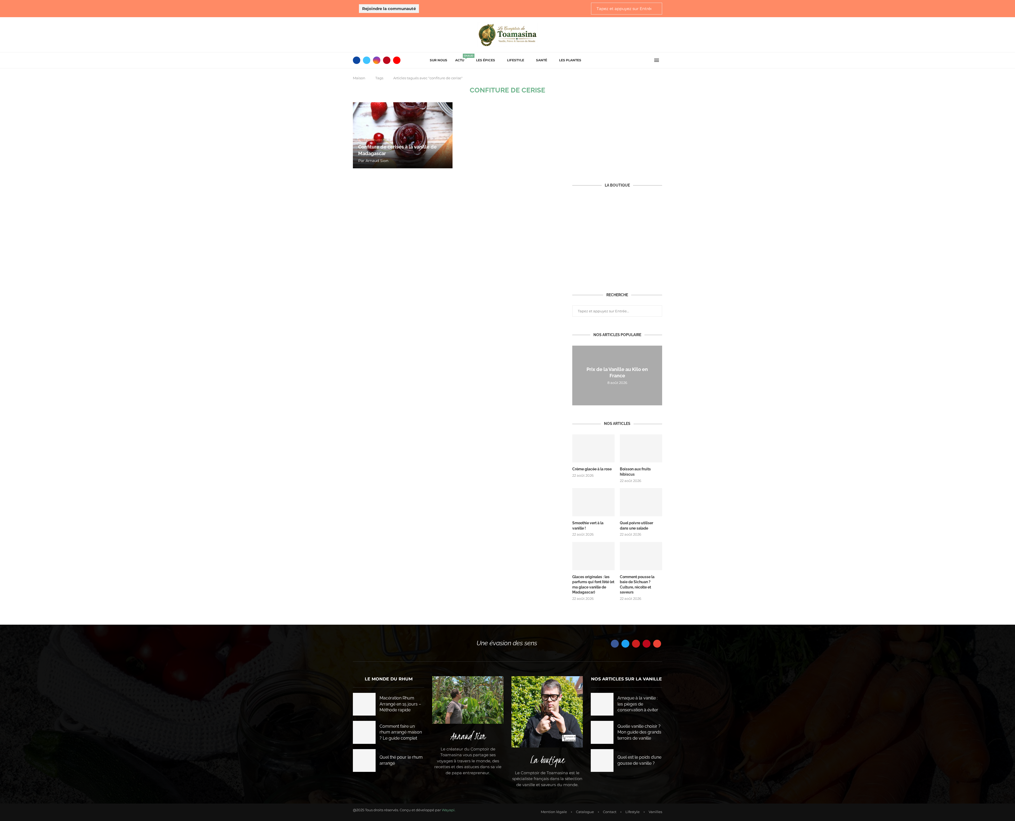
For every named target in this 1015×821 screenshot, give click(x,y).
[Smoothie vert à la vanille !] (593, 502)
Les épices (485, 60)
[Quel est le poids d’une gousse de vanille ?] (602, 760)
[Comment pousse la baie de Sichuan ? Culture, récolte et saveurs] (641, 556)
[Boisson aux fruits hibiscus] (641, 448)
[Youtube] (396, 60)
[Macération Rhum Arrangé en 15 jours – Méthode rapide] (364, 704)
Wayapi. (448, 810)
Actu (461, 58)
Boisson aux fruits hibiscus (635, 471)
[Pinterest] (386, 60)
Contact (609, 812)
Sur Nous (438, 60)
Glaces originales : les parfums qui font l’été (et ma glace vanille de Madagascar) (593, 585)
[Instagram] (376, 60)
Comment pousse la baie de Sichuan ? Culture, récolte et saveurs (637, 585)
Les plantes (570, 60)
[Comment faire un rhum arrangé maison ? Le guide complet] (364, 732)
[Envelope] (657, 644)
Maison (359, 78)
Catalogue (585, 812)
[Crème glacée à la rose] (593, 448)
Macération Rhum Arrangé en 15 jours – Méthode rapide (400, 703)
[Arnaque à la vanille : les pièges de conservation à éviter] (602, 704)
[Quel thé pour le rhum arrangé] (364, 760)
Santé (541, 60)
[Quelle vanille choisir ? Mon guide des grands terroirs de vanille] (602, 732)
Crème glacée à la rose (592, 469)
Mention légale (554, 812)
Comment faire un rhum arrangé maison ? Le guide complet (401, 732)
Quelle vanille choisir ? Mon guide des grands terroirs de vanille (639, 732)
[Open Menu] (656, 60)
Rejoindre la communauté (389, 8)
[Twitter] (366, 60)
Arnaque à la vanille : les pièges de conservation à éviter (637, 703)
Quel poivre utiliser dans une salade (636, 525)
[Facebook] (356, 60)
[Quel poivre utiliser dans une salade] (641, 502)
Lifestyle (515, 60)
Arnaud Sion (377, 160)
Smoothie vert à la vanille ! (587, 525)
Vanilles (655, 812)
